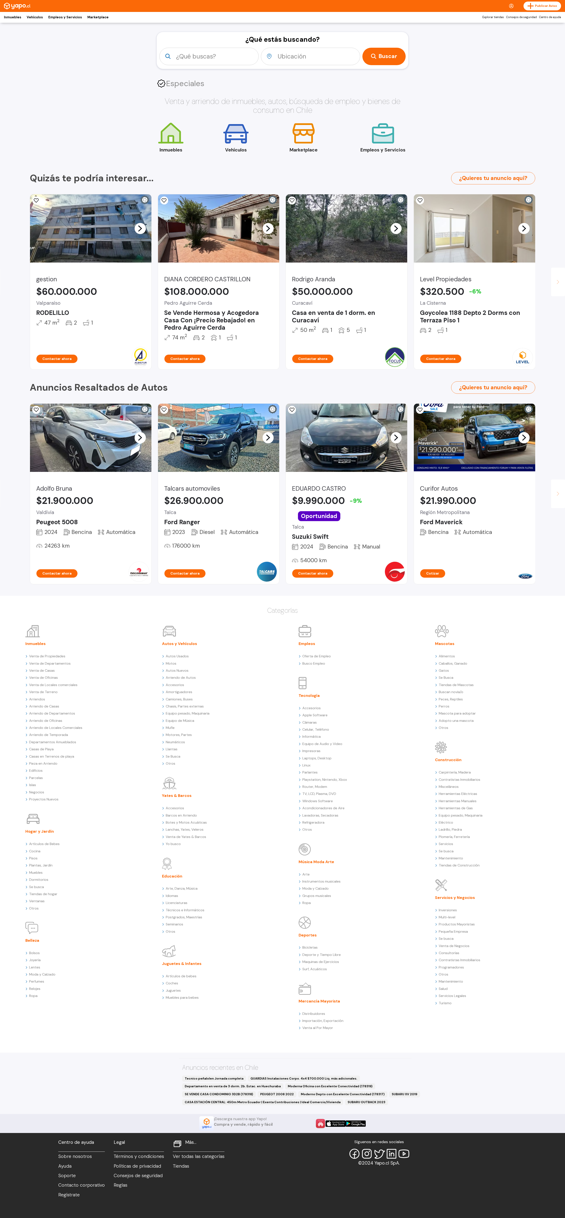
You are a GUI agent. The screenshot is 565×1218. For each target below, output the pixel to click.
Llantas (171, 749)
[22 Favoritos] (420, 200)
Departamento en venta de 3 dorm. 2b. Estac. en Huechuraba (233, 1086)
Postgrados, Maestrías (184, 917)
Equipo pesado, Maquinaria (187, 713)
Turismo (445, 1003)
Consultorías (449, 953)
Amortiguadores (179, 692)
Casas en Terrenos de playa (51, 756)
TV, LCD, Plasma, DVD (319, 793)
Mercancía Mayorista (319, 1001)
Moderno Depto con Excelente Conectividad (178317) (343, 1094)
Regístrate (69, 1195)
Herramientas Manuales (457, 801)
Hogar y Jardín (39, 831)
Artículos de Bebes (44, 844)
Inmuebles (12, 17)
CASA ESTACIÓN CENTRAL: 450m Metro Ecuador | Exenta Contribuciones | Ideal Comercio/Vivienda (263, 1102)
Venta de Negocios (454, 946)
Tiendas (181, 1166)
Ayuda (65, 1166)
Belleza (32, 940)
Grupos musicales (316, 895)
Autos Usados (177, 656)
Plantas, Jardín (41, 865)
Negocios (36, 792)
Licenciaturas (176, 902)
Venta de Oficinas (43, 677)
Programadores (451, 967)
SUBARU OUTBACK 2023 (366, 1102)
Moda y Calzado (42, 974)
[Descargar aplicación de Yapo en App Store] (336, 1123)
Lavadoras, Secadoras (320, 815)
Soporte (67, 1176)
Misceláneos (449, 786)
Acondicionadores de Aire (323, 808)
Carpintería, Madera (455, 772)
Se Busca (173, 756)
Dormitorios (38, 879)
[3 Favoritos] (292, 410)
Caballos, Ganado (453, 663)
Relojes (34, 988)
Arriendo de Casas (44, 706)
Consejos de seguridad (521, 17)
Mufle (170, 727)
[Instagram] (367, 1154)
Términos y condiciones (139, 1156)
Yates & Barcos (177, 795)
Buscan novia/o (451, 692)
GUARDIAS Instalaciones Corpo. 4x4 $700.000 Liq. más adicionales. (303, 1078)
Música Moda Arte (316, 861)
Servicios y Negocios (455, 897)
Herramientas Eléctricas (458, 793)
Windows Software (317, 801)
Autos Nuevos (177, 670)
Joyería (35, 960)
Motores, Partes (179, 734)
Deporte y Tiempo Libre (321, 954)
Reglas (120, 1185)
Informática (311, 736)
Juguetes (173, 990)
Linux (306, 765)
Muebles (36, 872)
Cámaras (309, 722)
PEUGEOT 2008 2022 (277, 1094)
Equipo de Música (180, 720)
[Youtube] (404, 1154)
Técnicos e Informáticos (185, 910)
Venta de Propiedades (47, 656)
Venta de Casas (42, 670)
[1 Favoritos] (36, 410)
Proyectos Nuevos (43, 799)
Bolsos (34, 953)
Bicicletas (310, 947)
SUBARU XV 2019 (404, 1094)
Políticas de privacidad (137, 1166)
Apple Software (315, 715)
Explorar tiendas (493, 17)
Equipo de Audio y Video (322, 743)
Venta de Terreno (43, 692)
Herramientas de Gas (456, 808)
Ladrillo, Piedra (450, 829)
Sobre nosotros (75, 1156)
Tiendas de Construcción (459, 865)
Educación (172, 876)
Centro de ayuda (550, 17)
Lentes (34, 967)
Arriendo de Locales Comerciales (55, 727)
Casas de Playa (41, 749)
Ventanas (37, 901)
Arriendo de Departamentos (52, 713)
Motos (171, 663)
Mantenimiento (451, 858)
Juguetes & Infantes (182, 963)
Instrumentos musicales (321, 881)
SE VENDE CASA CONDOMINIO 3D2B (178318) (219, 1094)
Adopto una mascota (456, 720)
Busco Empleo (313, 663)
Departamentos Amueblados (52, 742)
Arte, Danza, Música (182, 888)
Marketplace (98, 17)
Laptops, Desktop (316, 758)
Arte (306, 874)
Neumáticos (175, 742)
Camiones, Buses (179, 699)
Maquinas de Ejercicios (320, 961)
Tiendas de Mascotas (456, 685)
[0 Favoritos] (36, 200)
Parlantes (310, 772)
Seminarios (174, 924)
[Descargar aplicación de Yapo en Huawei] (320, 1123)
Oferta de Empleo (316, 656)
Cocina (34, 851)
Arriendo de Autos (181, 677)
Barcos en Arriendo (181, 815)
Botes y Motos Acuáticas (186, 822)
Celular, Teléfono (315, 729)
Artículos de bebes (181, 976)
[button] (140, 228)
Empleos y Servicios (65, 17)
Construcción (448, 759)
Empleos (307, 643)
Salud (443, 988)
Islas (32, 785)
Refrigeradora (313, 822)
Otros (34, 908)
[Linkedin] (391, 1154)
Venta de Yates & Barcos (186, 836)
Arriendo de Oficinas (45, 720)
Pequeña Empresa (453, 931)
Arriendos (37, 699)
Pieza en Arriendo (43, 763)
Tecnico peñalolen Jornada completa (214, 1078)
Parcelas (36, 777)
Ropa (33, 995)
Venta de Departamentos (50, 663)
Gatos (444, 670)
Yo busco (173, 844)
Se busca (36, 887)
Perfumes (36, 981)
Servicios (446, 844)
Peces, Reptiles (451, 699)
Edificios (36, 770)
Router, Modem (314, 786)
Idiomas (172, 895)
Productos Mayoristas (457, 924)
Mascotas (444, 643)
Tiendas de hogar (43, 894)
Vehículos (35, 17)
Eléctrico (446, 822)
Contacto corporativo (81, 1185)
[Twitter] (379, 1154)
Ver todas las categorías (198, 1156)
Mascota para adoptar (457, 713)
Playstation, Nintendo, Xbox (324, 779)
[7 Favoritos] (292, 200)
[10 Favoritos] (164, 200)
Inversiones (448, 910)
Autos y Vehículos (179, 643)
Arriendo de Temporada (48, 734)
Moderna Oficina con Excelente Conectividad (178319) (330, 1086)
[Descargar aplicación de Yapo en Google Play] (356, 1123)
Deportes (308, 935)
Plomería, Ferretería (454, 836)
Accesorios (175, 685)
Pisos (33, 858)
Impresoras (311, 751)
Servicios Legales (452, 995)
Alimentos (447, 656)
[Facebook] (354, 1154)
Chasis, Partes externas (185, 706)
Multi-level (447, 917)
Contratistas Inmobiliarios (459, 779)
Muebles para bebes (182, 997)
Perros (444, 706)
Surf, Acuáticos (314, 969)
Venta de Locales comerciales (53, 685)
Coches (172, 983)
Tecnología (309, 695)
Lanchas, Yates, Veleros (184, 829)
